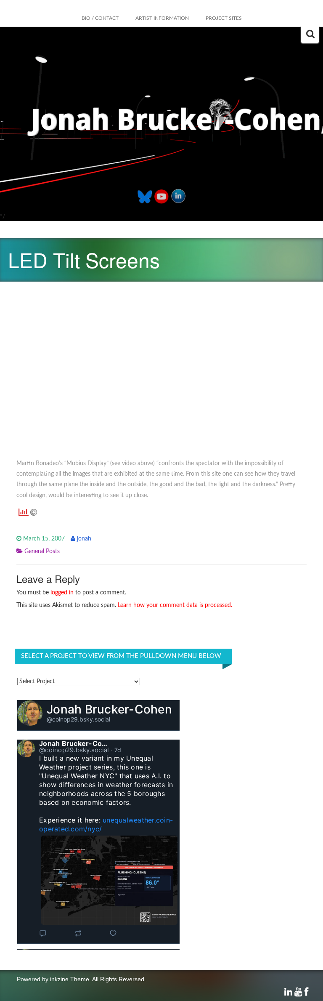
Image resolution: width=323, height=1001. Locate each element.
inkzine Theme (69, 979)
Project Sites (224, 18)
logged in (62, 593)
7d (118, 749)
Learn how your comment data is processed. (175, 605)
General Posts (42, 551)
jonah (84, 539)
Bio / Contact (100, 18)
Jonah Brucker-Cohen (109, 709)
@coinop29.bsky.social (78, 719)
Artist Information (162, 18)
